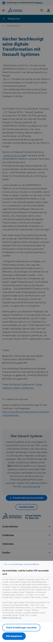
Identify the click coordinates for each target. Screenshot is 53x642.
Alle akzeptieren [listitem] (14, 636)
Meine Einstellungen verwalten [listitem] (21, 627)
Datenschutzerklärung (11, 618)
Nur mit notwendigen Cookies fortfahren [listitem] (21, 564)
